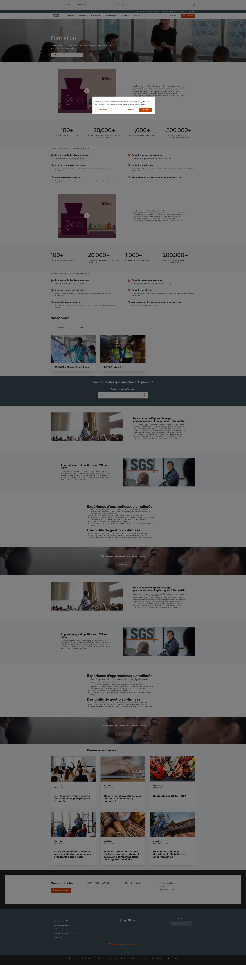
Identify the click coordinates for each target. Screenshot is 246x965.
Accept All (146, 109)
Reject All (131, 109)
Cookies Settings (102, 109)
